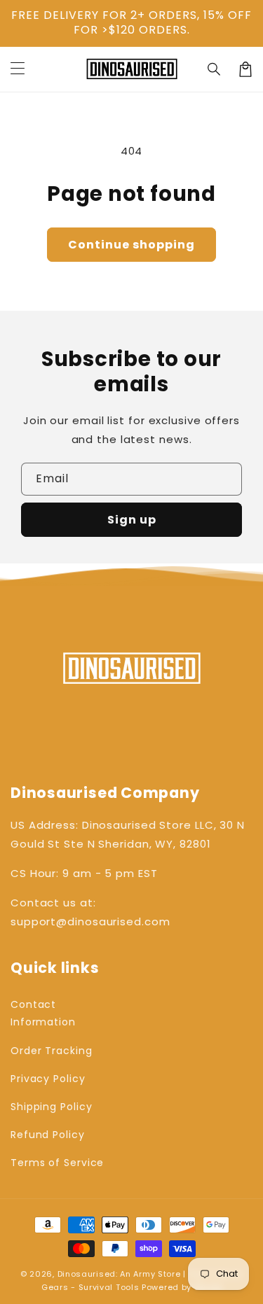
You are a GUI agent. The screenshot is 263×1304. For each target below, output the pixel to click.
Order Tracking (52, 1051)
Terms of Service (57, 1163)
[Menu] (17, 69)
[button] (214, 69)
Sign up (131, 520)
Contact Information (43, 1013)
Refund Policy (48, 1135)
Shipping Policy (52, 1107)
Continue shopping (131, 245)
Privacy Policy (48, 1079)
